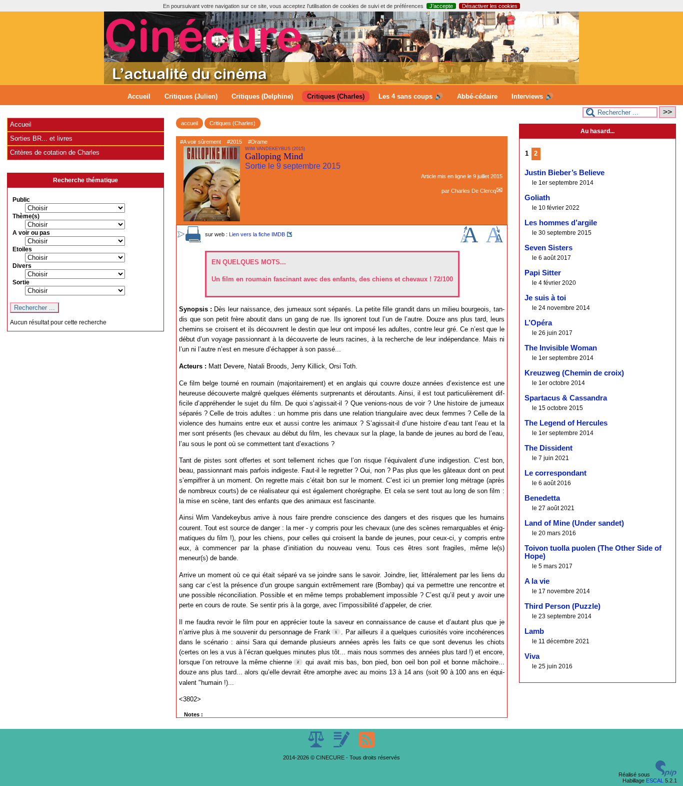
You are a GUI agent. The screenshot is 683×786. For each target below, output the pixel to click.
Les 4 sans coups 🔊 (410, 96)
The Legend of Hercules (566, 423)
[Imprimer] (194, 240)
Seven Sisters (548, 248)
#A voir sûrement (200, 142)
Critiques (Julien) (191, 96)
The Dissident (548, 448)
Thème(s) (26, 216)
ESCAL (655, 780)
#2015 (234, 142)
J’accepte (441, 6)
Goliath (537, 198)
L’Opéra (538, 323)
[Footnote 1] (336, 632)
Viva (532, 656)
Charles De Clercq (473, 191)
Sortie (21, 282)
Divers (22, 265)
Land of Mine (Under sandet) (574, 523)
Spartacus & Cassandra (565, 398)
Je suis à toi (545, 298)
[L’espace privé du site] (342, 745)
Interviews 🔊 (533, 96)
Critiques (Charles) (335, 96)
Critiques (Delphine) (262, 96)
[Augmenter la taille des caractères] (469, 240)
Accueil (139, 96)
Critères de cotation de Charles (55, 152)
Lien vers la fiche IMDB (257, 234)
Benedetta (542, 498)
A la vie (537, 581)
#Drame (258, 142)
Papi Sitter (542, 273)
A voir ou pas (31, 232)
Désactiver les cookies (490, 6)
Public (21, 199)
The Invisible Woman (560, 348)
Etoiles (22, 249)
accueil (189, 123)
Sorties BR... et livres (41, 138)
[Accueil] (341, 82)
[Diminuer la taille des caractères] (494, 240)
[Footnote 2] (298, 662)
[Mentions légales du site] (317, 745)
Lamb (534, 631)
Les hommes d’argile (560, 223)
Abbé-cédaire (477, 96)
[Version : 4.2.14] (666, 774)
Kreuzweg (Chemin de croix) (574, 373)
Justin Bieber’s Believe (564, 173)
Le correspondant (555, 473)
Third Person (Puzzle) (562, 606)
